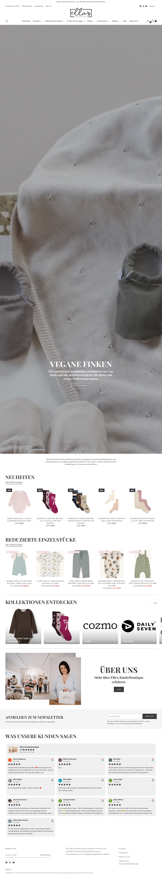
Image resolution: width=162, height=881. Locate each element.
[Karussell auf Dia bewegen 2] (82, 448)
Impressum (123, 853)
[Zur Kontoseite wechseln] (147, 21)
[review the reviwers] (52, 760)
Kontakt (122, 848)
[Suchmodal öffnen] (6, 21)
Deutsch (152, 6)
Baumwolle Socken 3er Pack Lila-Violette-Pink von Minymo (50, 520)
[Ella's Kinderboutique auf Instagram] (143, 6)
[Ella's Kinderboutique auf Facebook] (141, 6)
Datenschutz (124, 857)
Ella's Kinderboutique (27, 873)
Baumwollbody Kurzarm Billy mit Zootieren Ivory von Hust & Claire (112, 583)
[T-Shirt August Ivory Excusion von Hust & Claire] (50, 564)
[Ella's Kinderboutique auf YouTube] (146, 6)
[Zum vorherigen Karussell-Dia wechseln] (75, 448)
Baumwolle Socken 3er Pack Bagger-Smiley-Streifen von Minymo (81, 520)
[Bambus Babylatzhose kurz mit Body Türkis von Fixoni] (19, 564)
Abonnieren (45, 855)
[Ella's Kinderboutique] (81, 12)
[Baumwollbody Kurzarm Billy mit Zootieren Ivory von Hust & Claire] (112, 564)
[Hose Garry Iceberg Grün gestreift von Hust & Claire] (81, 564)
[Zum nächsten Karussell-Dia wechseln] (86, 448)
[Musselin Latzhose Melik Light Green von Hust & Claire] (143, 564)
